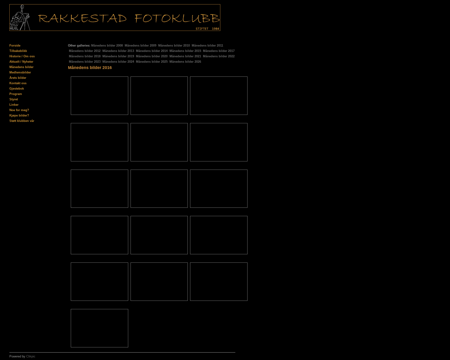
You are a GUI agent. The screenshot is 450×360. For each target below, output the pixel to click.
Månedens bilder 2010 (174, 45)
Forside (14, 45)
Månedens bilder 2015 (185, 51)
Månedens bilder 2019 (118, 56)
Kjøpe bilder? (19, 115)
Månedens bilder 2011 (207, 45)
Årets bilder (17, 78)
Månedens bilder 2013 (118, 51)
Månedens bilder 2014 (152, 51)
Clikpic (30, 356)
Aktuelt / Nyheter (21, 61)
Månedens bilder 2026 (185, 61)
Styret (13, 99)
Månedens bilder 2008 (107, 45)
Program (15, 94)
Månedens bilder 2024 (118, 61)
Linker (14, 104)
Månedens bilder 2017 (219, 51)
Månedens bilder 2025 (152, 61)
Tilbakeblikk (18, 51)
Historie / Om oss (22, 56)
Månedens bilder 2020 (152, 56)
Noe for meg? (19, 110)
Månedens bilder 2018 (85, 56)
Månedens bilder (21, 67)
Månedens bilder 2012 (85, 51)
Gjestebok (16, 88)
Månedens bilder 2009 (140, 45)
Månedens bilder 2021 (185, 56)
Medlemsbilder (20, 72)
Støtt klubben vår (21, 121)
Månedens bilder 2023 (85, 61)
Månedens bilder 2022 (219, 56)
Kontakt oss (17, 83)
